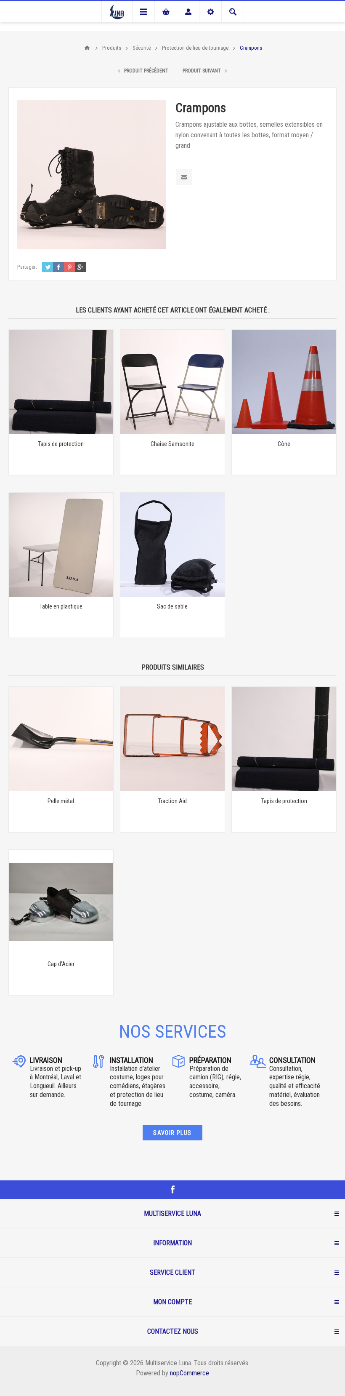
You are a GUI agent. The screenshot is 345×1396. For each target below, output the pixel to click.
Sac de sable (172, 606)
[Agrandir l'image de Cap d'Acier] (61, 902)
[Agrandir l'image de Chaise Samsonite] (172, 382)
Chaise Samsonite (172, 443)
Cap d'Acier (61, 964)
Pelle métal (61, 801)
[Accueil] (87, 48)
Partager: (27, 267)
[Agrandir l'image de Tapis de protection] (61, 382)
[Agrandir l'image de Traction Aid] (172, 739)
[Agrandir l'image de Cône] (284, 382)
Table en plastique (61, 606)
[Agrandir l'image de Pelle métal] (61, 739)
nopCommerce (189, 1373)
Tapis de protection (61, 443)
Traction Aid (172, 801)
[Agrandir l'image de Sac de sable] (172, 545)
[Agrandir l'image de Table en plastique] (61, 545)
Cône (284, 443)
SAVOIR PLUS (172, 1132)
